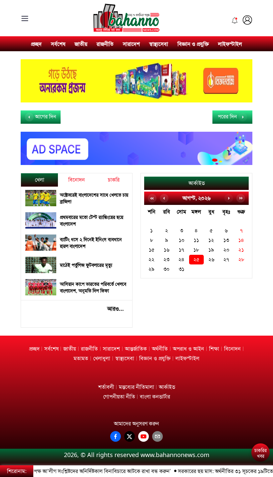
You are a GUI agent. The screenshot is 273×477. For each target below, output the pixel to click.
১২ (211, 240)
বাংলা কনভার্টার (155, 396)
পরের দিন (228, 116)
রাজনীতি (105, 44)
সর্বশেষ (58, 44)
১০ (181, 240)
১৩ (226, 240)
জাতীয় (81, 44)
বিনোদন (76, 179)
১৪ (241, 240)
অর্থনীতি (160, 348)
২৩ (166, 259)
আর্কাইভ (196, 183)
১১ (196, 240)
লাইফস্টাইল (230, 44)
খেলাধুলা (101, 358)
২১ (241, 250)
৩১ (181, 269)
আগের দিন (45, 116)
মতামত (81, 358)
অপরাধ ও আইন (188, 348)
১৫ (151, 250)
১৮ (196, 250)
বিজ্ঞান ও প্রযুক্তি (193, 44)
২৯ (151, 269)
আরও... (115, 308)
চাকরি (114, 179)
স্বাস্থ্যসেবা (158, 44)
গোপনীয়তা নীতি (119, 396)
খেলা (39, 179)
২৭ (226, 259)
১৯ (211, 250)
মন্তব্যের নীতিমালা (136, 387)
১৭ (181, 250)
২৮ (241, 259)
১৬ (166, 250)
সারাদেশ (131, 44)
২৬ (211, 259)
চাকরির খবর (260, 453)
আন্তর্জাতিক (136, 348)
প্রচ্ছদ (36, 44)
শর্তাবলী (106, 387)
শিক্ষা (214, 348)
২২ (151, 259)
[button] (260, 434)
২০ (226, 250)
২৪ (181, 259)
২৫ (196, 259)
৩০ (166, 269)
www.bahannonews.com (174, 455)
